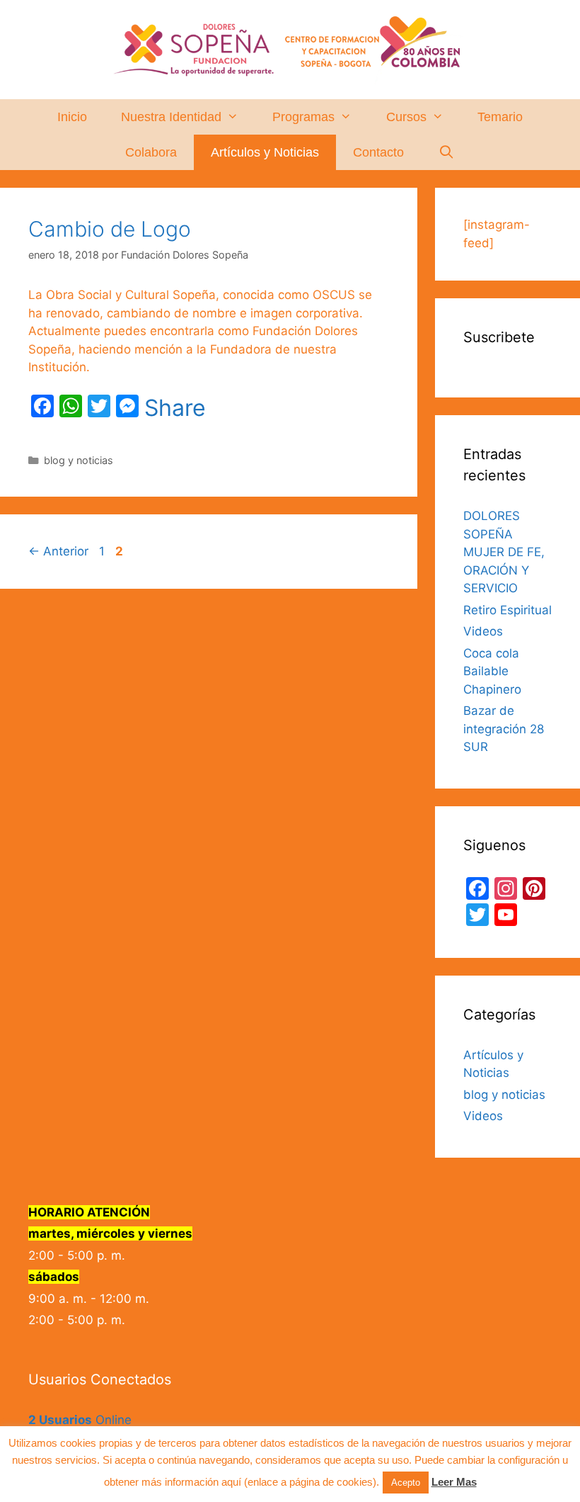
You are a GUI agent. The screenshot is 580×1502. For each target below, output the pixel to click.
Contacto (378, 152)
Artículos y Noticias (265, 152)
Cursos (406, 117)
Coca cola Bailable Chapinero (492, 671)
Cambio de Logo (109, 229)
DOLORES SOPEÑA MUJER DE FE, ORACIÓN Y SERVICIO (504, 552)
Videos (483, 631)
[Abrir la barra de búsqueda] (446, 152)
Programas (303, 117)
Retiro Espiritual (507, 610)
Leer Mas (454, 1482)
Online (80, 1420)
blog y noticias (78, 460)
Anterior (58, 551)
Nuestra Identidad (171, 117)
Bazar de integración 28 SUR (503, 729)
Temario (500, 117)
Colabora (151, 152)
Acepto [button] (405, 1482)
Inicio (72, 117)
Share (175, 408)
